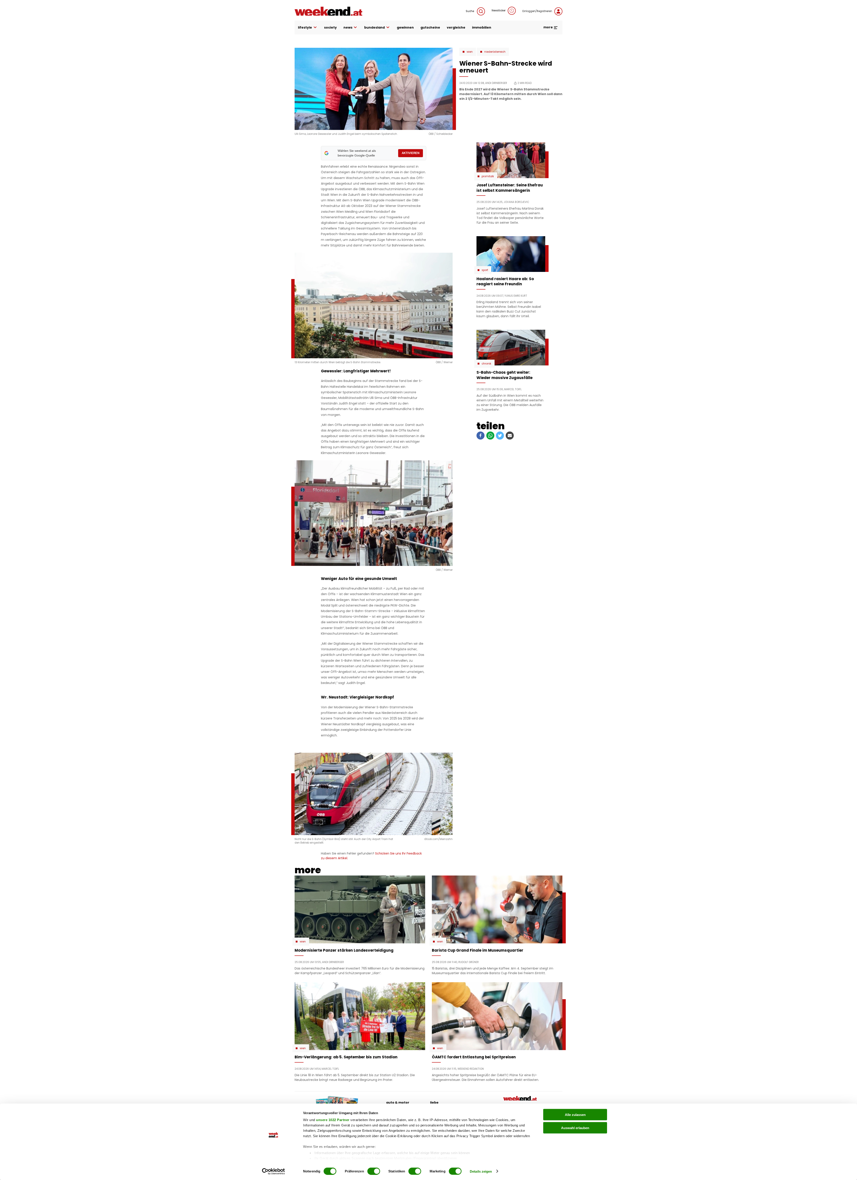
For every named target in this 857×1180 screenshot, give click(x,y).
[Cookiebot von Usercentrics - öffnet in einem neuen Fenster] (273, 1171)
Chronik (486, 363)
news (347, 27)
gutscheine (430, 27)
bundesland (374, 27)
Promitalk (488, 176)
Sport (485, 270)
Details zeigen (481, 1171)
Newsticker (498, 10)
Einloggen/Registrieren (537, 11)
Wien (470, 52)
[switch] (373, 1171)
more (548, 27)
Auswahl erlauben (575, 1128)
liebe (434, 1102)
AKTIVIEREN (410, 153)
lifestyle (305, 27)
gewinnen (405, 27)
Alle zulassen (575, 1115)
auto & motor (397, 1102)
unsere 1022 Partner (332, 1120)
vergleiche (456, 27)
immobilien (481, 27)
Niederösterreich (494, 52)
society (330, 27)
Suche (470, 11)
